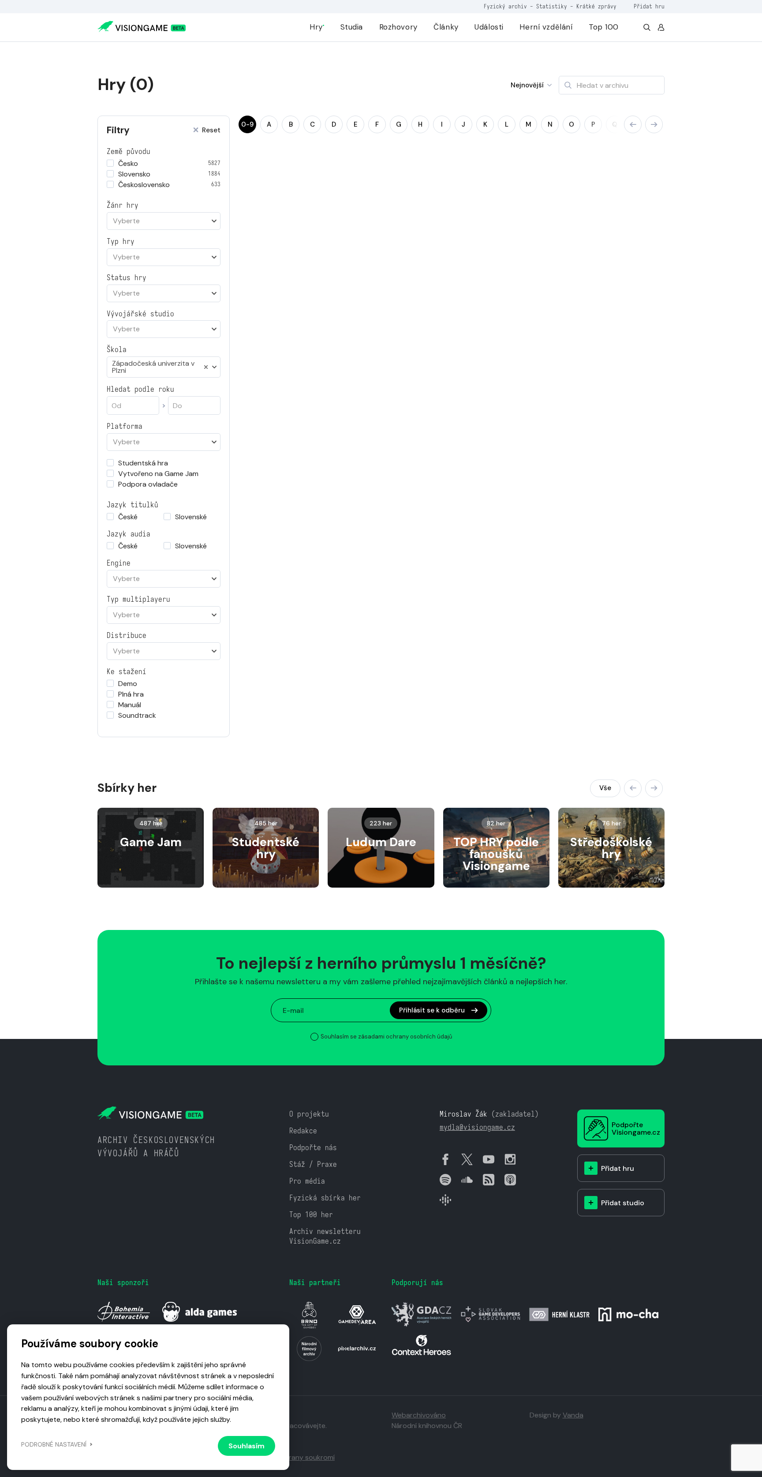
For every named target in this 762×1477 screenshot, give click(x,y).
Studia (351, 27)
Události (489, 27)
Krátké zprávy (596, 6)
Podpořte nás (313, 1147)
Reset (211, 130)
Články (445, 27)
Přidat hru (649, 6)
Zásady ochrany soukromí (293, 1457)
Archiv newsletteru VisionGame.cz (325, 1236)
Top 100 (604, 27)
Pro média (307, 1181)
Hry (316, 27)
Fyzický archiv (505, 6)
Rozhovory (398, 27)
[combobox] (163, 221)
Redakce (303, 1131)
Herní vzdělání (545, 27)
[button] (633, 124)
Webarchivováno (419, 1415)
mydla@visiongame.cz (477, 1127)
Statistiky (551, 6)
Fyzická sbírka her (325, 1198)
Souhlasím (246, 1446)
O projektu (309, 1114)
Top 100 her (311, 1214)
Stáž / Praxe (313, 1164)
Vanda (573, 1415)
